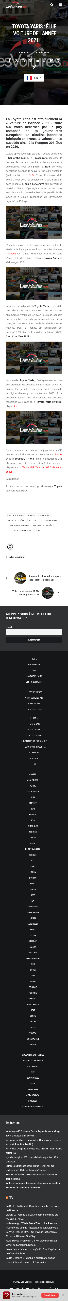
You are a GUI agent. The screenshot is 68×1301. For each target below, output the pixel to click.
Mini (33, 964)
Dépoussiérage (35, 735)
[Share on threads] (23, 60)
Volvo (33, 1045)
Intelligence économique (35, 741)
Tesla (33, 1027)
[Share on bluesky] (51, 60)
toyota (32, 520)
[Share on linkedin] (37, 60)
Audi (33, 797)
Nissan (33, 970)
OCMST (35, 758)
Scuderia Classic (35, 709)
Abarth (32, 774)
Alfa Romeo (32, 780)
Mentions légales (34, 682)
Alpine (33, 786)
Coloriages (32, 1066)
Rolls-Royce (33, 1004)
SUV (31, 175)
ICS (35, 764)
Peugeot (33, 987)
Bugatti (32, 814)
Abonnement (34, 665)
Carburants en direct (32, 1107)
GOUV (33, 1084)
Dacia (32, 843)
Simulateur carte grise (33, 1055)
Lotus (33, 935)
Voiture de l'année (42, 525)
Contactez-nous (34, 676)
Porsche (33, 993)
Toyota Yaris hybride (18, 525)
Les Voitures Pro (35, 698)
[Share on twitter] (16, 60)
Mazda (33, 947)
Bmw (33, 809)
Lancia (33, 918)
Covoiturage (33, 1078)
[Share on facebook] (9, 60)
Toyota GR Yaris (49, 520)
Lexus (33, 930)
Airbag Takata (32, 1095)
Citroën (12, 253)
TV (11, 1197)
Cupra (33, 837)
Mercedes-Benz (33, 958)
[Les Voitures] (16, 4)
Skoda (33, 1016)
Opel (33, 976)
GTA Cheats (35, 724)
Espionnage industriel (35, 747)
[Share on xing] (58, 60)
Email (9, 627)
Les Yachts (35, 704)
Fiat (33, 860)
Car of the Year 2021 (38, 515)
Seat (33, 1010)
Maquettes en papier (33, 1061)
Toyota (32, 1033)
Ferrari (32, 855)
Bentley (33, 803)
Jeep (33, 895)
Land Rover (33, 924)
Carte (34, 659)
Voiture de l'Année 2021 (19, 531)
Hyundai (32, 878)
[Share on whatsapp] (44, 60)
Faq (34, 670)
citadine (58, 454)
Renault (33, 999)
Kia (33, 901)
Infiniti (33, 884)
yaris (37, 531)
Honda (33, 872)
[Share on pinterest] (30, 60)
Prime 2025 (33, 1089)
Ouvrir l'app (50, 1295)
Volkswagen (33, 1039)
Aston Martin (32, 791)
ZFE (32, 1072)
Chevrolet (33, 826)
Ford (33, 866)
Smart (33, 1022)
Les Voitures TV (35, 692)
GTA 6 (35, 718)
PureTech (32, 1101)
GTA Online (35, 729)
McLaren (33, 953)
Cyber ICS (35, 753)
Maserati (33, 941)
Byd (33, 820)
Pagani (33, 981)
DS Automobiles (32, 849)
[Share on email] (34, 66)
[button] (60, 4)
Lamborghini (33, 912)
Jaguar (33, 889)
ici (15, 406)
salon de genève (15, 520)
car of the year (15, 515)
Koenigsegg (33, 907)
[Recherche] (50, 4)
